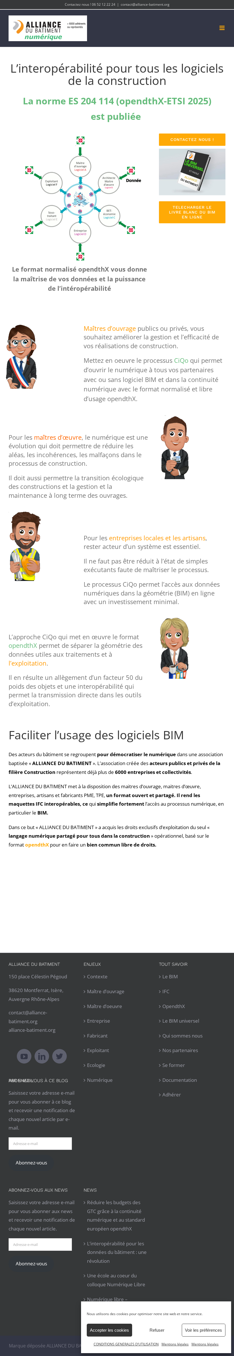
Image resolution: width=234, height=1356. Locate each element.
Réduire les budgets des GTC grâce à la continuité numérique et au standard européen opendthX (116, 1215)
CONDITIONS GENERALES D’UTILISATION (126, 1344)
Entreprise (98, 1021)
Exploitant (98, 1050)
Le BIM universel (180, 1021)
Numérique (100, 1080)
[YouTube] (24, 1056)
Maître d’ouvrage (105, 991)
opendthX (37, 844)
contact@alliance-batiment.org (145, 4)
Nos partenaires (180, 1050)
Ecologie (96, 1065)
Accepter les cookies (109, 1330)
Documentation (179, 1080)
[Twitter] (59, 1056)
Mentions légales (175, 1344)
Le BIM (170, 976)
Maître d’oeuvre (104, 1006)
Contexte (97, 976)
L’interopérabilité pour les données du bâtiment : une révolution (117, 1252)
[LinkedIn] (42, 1056)
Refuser (157, 1330)
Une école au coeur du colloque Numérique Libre (116, 1280)
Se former (173, 1065)
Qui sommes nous (182, 1035)
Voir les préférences (203, 1330)
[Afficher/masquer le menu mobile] (222, 28)
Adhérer (171, 1094)
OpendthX (173, 1006)
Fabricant (97, 1035)
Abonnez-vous (31, 1162)
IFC (166, 991)
